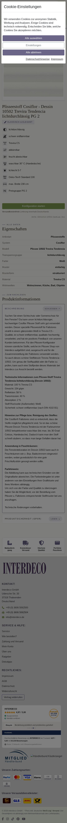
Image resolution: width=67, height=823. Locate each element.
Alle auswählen (33, 38)
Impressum (57, 59)
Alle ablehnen (33, 52)
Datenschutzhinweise (38, 59)
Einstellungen (33, 45)
